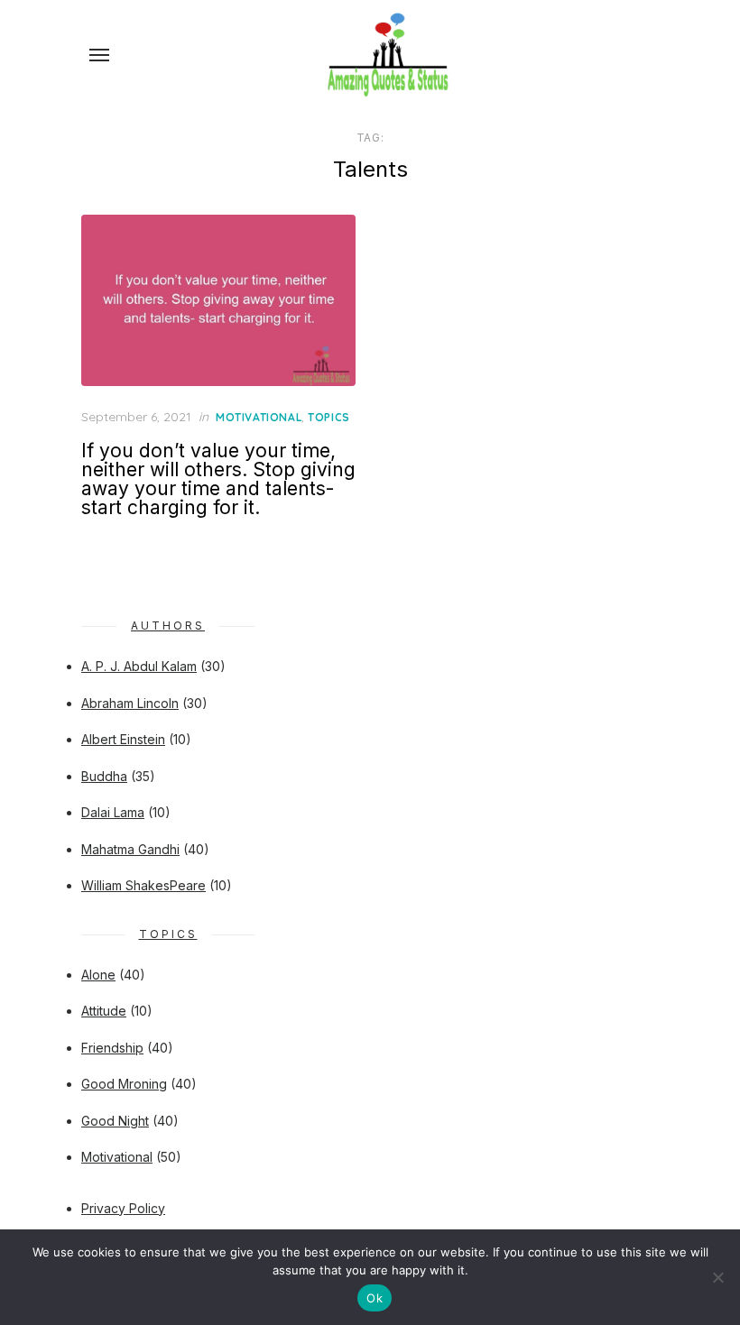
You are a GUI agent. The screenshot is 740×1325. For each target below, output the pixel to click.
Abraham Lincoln (130, 703)
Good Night (115, 1120)
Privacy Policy (123, 1208)
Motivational (258, 417)
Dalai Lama (112, 812)
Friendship (112, 1047)
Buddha (104, 776)
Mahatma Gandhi (130, 849)
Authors (168, 625)
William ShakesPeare (143, 885)
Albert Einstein (123, 739)
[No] (717, 1277)
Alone (98, 974)
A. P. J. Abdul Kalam (139, 666)
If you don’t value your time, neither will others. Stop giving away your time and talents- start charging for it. (218, 479)
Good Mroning (124, 1083)
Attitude (103, 1010)
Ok (374, 1298)
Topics (329, 417)
